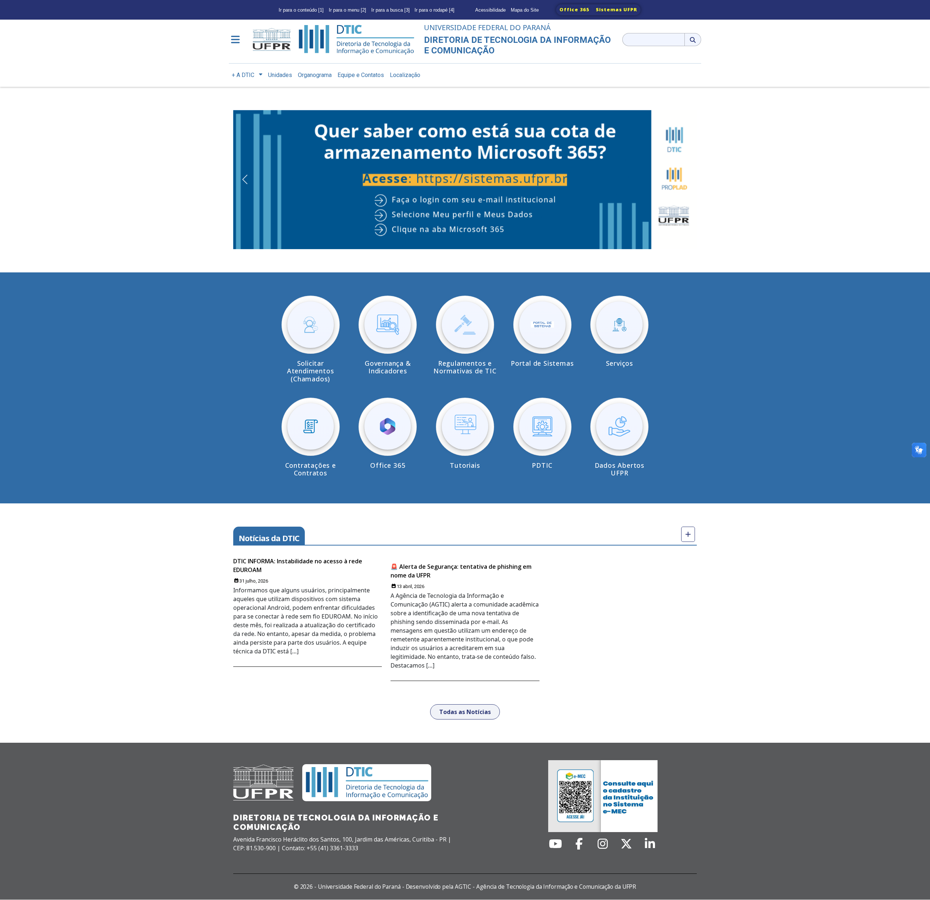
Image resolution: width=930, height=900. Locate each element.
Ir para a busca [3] (390, 10)
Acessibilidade (490, 10)
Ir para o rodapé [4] (434, 10)
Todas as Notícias (465, 712)
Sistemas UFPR (616, 9)
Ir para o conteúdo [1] (301, 10)
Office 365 (574, 9)
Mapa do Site (525, 10)
